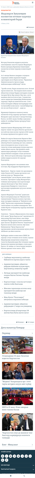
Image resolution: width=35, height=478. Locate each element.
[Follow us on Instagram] (26, 456)
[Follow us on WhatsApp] (30, 456)
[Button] (30, 27)
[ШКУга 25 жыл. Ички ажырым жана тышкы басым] (17, 396)
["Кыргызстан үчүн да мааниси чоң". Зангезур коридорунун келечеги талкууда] (17, 422)
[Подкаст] (6, 460)
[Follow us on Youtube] (10, 456)
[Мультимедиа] (10, 476)
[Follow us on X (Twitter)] (6, 456)
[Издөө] (24, 476)
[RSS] (2, 460)
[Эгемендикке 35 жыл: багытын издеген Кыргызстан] (17, 345)
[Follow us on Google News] (18, 456)
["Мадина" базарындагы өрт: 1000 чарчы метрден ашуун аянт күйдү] (17, 370)
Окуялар (6, 333)
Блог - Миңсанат (10, 445)
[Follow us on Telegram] (14, 456)
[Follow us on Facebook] (2, 456)
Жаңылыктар (6, 10)
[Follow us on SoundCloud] (22, 456)
